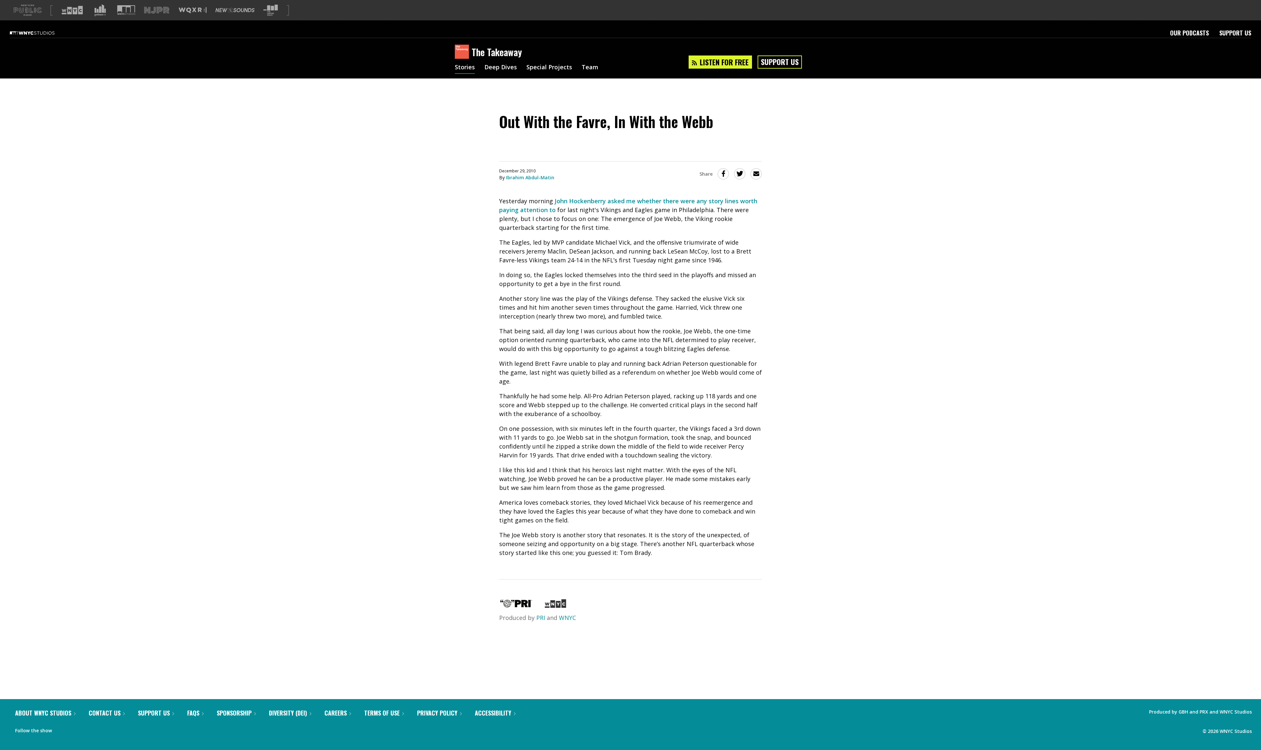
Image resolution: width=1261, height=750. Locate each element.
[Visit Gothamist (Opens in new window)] (100, 10)
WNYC (567, 618)
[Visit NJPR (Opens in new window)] (156, 10)
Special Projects (549, 68)
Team (590, 68)
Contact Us (105, 713)
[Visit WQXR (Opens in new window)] (193, 10)
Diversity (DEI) (288, 713)
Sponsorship (234, 713)
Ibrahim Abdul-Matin (530, 177)
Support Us (1235, 33)
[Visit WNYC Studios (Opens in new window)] (126, 10)
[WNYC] (555, 605)
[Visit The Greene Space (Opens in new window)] (270, 10)
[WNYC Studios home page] (40, 33)
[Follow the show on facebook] (61, 729)
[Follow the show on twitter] (74, 729)
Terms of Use (382, 713)
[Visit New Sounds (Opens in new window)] (234, 10)
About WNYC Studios (43, 713)
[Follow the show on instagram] (87, 729)
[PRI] (516, 605)
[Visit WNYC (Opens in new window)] (72, 10)
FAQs (193, 713)
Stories (465, 68)
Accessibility (493, 713)
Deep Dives (500, 68)
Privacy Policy (437, 713)
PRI (540, 618)
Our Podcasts (1189, 33)
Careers (335, 713)
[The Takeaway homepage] (463, 52)
